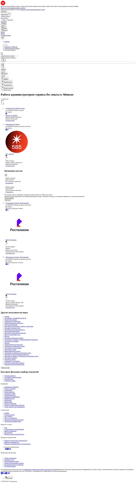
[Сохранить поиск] (2, 65)
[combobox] (9, 56)
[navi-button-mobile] (2, 37)
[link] (4, 28)
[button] (3, 32)
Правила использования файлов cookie (32, 9)
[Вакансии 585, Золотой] (70, 142)
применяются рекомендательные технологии (37, 469)
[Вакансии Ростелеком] (70, 225)
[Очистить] (3, 60)
